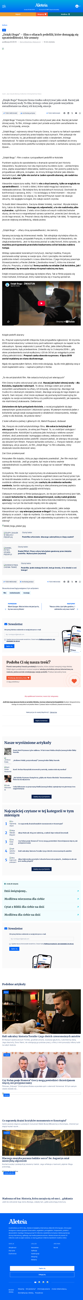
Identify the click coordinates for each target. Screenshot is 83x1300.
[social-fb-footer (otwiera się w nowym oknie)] (39, 1282)
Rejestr (18, 14)
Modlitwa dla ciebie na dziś (22, 914)
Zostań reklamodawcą (59, 1289)
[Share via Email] (76, 113)
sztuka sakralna (9, 1173)
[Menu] (12, 6)
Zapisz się (9, 646)
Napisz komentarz (41, 721)
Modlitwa (64, 14)
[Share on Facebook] (64, 113)
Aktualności (12, 1248)
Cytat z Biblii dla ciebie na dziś (24, 907)
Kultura (4, 25)
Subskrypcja (35, 1254)
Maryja (6, 1095)
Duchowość (13, 1254)
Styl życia (12, 1251)
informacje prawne (43, 1289)
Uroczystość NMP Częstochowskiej (49, 10)
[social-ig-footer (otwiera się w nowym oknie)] (48, 1282)
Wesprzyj (41, 14)
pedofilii (33, 488)
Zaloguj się (53, 712)
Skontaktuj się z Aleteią (25, 1293)
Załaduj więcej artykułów (41, 797)
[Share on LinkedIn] (68, 113)
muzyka (6, 1133)
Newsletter (35, 1248)
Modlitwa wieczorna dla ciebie (24, 899)
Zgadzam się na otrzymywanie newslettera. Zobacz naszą (30, 640)
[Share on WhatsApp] (80, 113)
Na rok (56, 1248)
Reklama (34, 1260)
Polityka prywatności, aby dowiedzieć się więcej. (59, 944)
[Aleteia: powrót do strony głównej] (41, 5)
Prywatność (39, 1293)
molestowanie (15, 593)
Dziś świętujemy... (15, 891)
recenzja (26, 593)
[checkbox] (5, 639)
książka (6, 1055)
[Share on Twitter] (72, 113)
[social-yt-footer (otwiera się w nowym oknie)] (35, 1282)
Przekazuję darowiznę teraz (17, 678)
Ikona (6, 992)
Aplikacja (34, 1251)
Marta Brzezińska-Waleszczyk (30, 42)
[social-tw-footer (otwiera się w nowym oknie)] (44, 1282)
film (4, 593)
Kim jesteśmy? (31, 1289)
